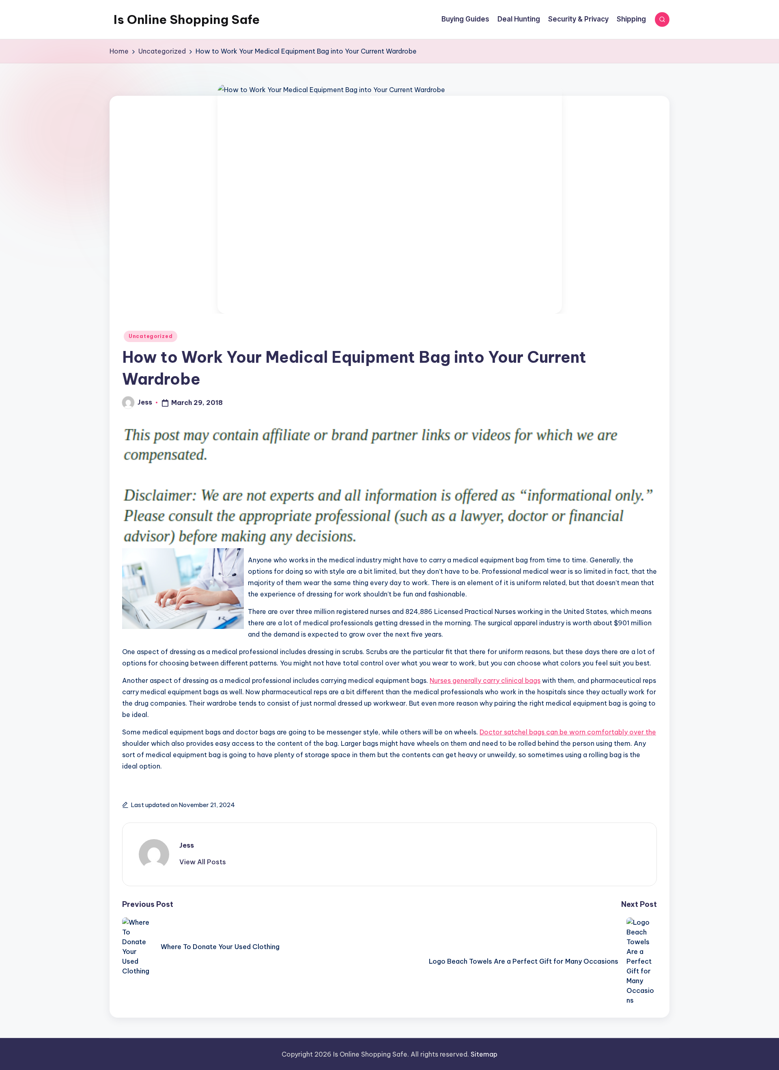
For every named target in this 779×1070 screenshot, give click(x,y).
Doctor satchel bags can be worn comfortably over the (568, 732)
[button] (202, 862)
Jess (186, 845)
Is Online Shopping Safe (187, 19)
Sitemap (484, 1054)
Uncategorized (150, 336)
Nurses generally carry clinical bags (485, 680)
